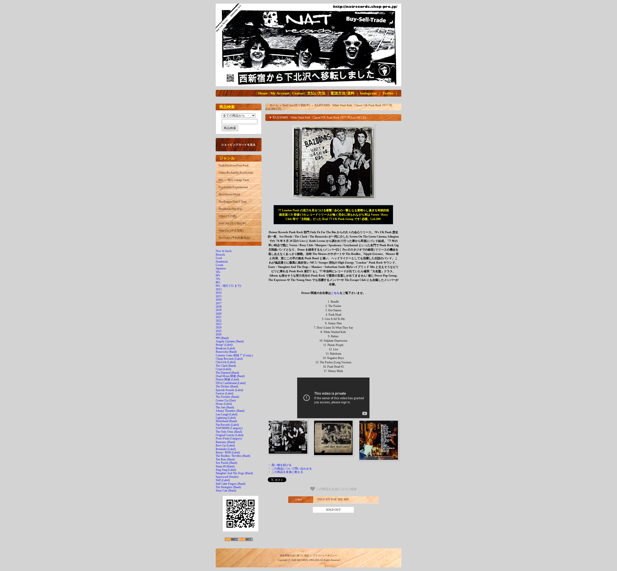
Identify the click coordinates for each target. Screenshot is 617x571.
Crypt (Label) (223, 369)
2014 (218, 292)
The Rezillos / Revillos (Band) (233, 456)
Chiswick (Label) (225, 362)
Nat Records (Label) (227, 424)
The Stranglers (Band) (228, 487)
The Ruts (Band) (225, 459)
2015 (218, 296)
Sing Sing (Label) (226, 469)
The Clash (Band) (226, 365)
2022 (218, 320)
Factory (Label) (224, 393)
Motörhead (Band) (226, 421)
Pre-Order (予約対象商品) (234, 237)
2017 (218, 303)
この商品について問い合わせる (291, 468)
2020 (218, 313)
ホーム (274, 105)
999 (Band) (222, 338)
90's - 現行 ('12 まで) (228, 285)
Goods (219, 265)
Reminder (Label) (226, 449)
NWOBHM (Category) (229, 428)
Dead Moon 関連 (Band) (230, 376)
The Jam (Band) (225, 407)
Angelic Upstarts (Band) (230, 341)
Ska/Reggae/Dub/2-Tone (233, 201)
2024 (218, 327)
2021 (218, 317)
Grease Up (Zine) (226, 400)
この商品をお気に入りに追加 (336, 489)
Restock (220, 254)
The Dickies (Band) (227, 386)
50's (218, 272)
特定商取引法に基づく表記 (294, 555)
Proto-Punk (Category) (229, 438)
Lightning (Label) (226, 417)
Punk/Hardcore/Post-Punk (234, 165)
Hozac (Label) (224, 403)
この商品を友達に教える (287, 472)
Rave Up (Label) (225, 445)
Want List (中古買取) (231, 230)
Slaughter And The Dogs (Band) (234, 473)
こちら (335, 293)
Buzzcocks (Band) (226, 351)
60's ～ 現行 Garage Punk (234, 180)
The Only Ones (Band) (229, 431)
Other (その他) (227, 216)
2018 (218, 306)
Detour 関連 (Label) (227, 379)
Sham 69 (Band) (225, 466)
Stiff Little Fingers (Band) (230, 483)
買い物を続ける (281, 465)
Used (219, 258)
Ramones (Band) (225, 442)
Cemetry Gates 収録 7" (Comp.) (234, 355)
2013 (218, 289)
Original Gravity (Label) (229, 435)
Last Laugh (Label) (226, 414)
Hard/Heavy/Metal (229, 194)
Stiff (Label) (223, 480)
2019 (218, 310)
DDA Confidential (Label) (231, 383)
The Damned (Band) (227, 372)
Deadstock (222, 261)
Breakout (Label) (225, 348)
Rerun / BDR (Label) (228, 452)
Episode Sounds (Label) (229, 390)
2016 (218, 299)
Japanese (221, 268)
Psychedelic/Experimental (233, 187)
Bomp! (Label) (224, 344)
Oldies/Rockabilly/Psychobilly (236, 172)
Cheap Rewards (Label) (229, 358)
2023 (218, 324)
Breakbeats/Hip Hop (230, 209)
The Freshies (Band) (227, 396)
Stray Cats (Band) (226, 490)
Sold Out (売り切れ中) (232, 223)
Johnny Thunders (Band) (230, 410)
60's (218, 275)
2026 (218, 334)
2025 (218, 331)
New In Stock (224, 251)
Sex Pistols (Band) (226, 463)
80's (218, 282)
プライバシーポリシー (325, 555)
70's (218, 279)
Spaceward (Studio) (227, 476)
